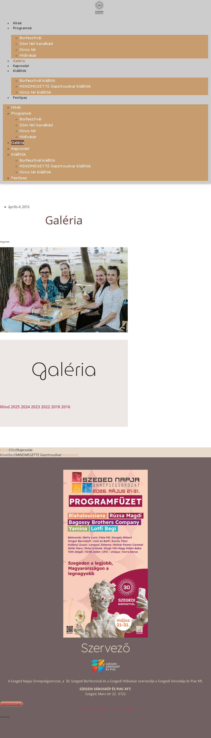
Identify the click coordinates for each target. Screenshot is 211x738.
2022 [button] (46, 407)
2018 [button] (56, 407)
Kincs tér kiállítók (35, 92)
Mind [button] (5, 407)
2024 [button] (26, 407)
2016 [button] (65, 407)
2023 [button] (36, 407)
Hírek (17, 23)
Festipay (20, 97)
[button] (64, 241)
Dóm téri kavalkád (36, 43)
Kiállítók (19, 71)
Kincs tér (27, 49)
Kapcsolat (21, 66)
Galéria (19, 61)
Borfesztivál (30, 37)
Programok (22, 28)
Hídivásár (27, 55)
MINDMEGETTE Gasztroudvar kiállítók (55, 86)
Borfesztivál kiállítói (37, 80)
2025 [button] (16, 407)
